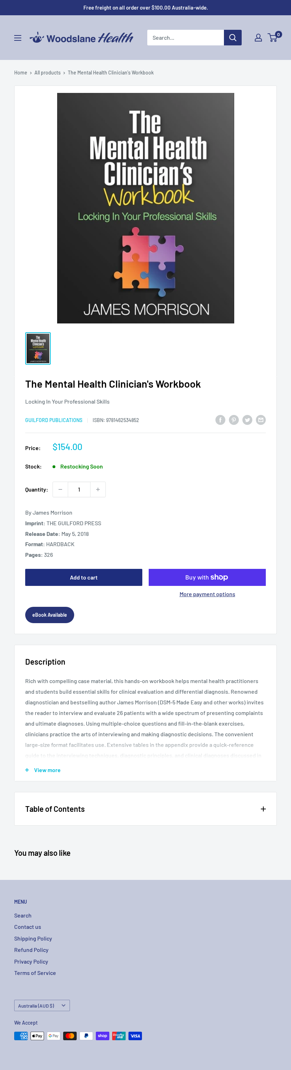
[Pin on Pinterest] (234, 419)
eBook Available (49, 615)
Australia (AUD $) (36, 1006)
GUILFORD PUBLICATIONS (53, 420)
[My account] (258, 37)
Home (20, 73)
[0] (272, 37)
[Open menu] (17, 38)
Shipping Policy (33, 938)
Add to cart (84, 577)
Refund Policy (31, 949)
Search (23, 915)
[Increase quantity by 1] (97, 489)
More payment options (207, 594)
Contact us (27, 926)
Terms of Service (35, 972)
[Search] (233, 37)
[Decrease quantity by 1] (60, 489)
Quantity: (36, 489)
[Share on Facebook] (220, 419)
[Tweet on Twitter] (247, 419)
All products (47, 73)
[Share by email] (261, 419)
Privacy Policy (31, 961)
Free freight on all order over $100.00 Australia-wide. (145, 7)
